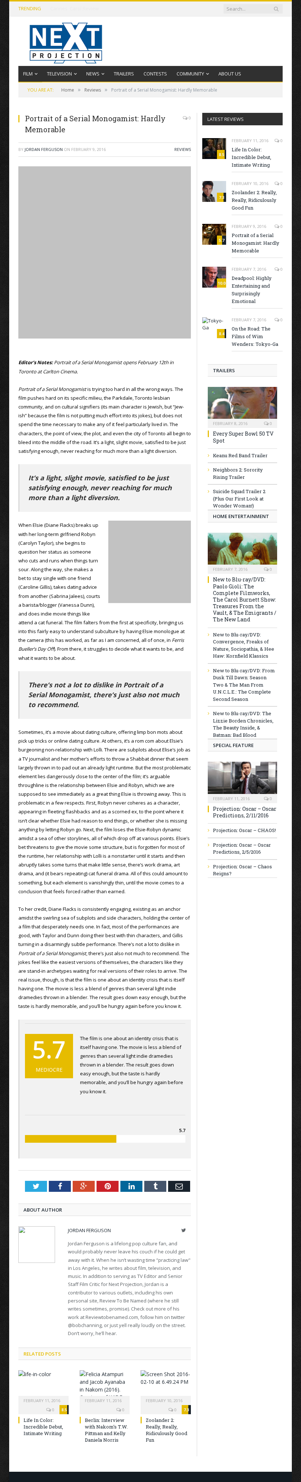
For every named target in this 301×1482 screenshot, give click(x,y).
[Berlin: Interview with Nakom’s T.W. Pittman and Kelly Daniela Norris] (105, 1386)
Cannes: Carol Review (74, 8)
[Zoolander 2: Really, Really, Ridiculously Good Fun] (166, 1386)
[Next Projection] (66, 41)
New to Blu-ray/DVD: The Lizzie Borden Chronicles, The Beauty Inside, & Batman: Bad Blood (243, 724)
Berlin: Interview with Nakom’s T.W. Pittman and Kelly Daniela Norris (106, 1430)
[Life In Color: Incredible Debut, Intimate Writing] (43, 1386)
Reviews (182, 149)
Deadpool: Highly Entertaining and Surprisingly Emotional (252, 289)
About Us (229, 73)
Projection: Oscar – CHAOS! (244, 830)
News (92, 73)
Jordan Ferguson (44, 149)
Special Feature (233, 745)
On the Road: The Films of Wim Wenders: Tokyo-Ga (255, 336)
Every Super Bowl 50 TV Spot (243, 437)
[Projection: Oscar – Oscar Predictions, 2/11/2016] (242, 780)
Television (59, 73)
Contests (155, 73)
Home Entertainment (241, 516)
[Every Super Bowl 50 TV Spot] (242, 405)
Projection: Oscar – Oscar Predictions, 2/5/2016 (242, 848)
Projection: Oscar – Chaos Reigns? (242, 870)
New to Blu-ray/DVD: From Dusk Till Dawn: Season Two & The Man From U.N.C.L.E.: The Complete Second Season (244, 684)
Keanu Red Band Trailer (240, 455)
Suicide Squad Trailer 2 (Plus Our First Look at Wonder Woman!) (239, 498)
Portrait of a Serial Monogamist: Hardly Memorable (255, 243)
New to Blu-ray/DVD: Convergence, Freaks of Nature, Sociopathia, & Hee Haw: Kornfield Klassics (243, 645)
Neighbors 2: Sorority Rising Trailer (238, 473)
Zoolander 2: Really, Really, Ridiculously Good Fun (166, 1430)
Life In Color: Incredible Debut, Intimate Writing (43, 1427)
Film (28, 73)
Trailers (124, 73)
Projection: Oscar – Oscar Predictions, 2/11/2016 (244, 812)
